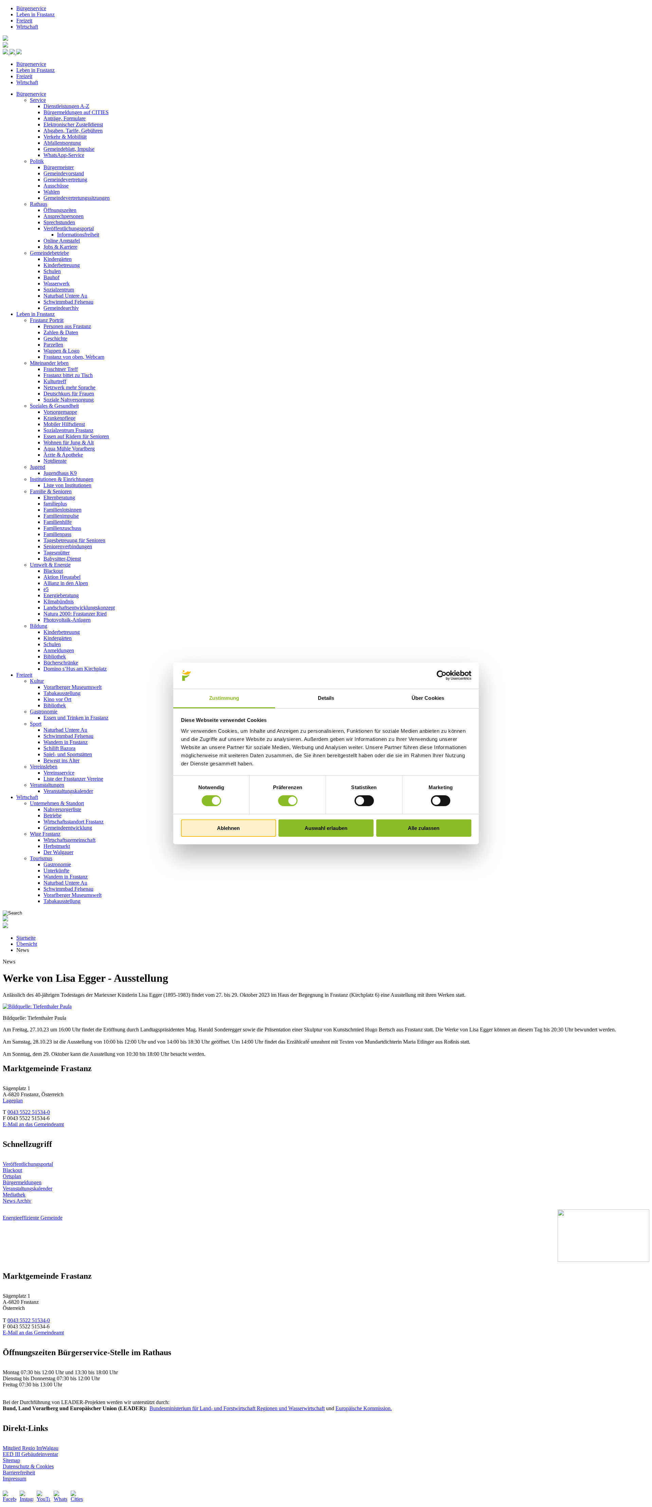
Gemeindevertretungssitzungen (76, 198)
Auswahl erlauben (326, 828)
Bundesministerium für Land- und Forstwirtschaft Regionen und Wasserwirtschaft (237, 1408)
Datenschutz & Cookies (28, 1466)
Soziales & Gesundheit (54, 406)
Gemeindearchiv (61, 308)
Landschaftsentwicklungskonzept (79, 607)
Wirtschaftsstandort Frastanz (73, 822)
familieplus (55, 504)
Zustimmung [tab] (224, 698)
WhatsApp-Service (63, 155)
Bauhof (51, 277)
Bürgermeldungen (22, 1182)
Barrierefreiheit (19, 1472)
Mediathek (14, 1195)
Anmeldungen (58, 650)
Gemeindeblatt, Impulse (68, 149)
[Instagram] (26, 1497)
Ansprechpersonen (63, 216)
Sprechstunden (59, 222)
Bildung (38, 626)
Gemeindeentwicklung (67, 828)
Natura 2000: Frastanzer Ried (75, 614)
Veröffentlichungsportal (68, 228)
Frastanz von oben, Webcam (73, 357)
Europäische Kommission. (364, 1408)
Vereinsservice (58, 773)
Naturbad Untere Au (65, 296)
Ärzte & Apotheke (63, 455)
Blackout (53, 571)
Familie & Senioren (51, 491)
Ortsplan (12, 1176)
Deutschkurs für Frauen (68, 393)
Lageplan (13, 1100)
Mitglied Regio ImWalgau (30, 1448)
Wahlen (51, 192)
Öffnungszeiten (59, 210)
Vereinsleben (43, 766)
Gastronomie (43, 711)
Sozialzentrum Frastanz (68, 430)
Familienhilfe (57, 522)
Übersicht (26, 944)
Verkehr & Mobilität (65, 137)
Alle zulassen (423, 828)
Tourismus (41, 858)
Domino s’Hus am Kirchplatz (75, 669)
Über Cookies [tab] (428, 698)
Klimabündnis (58, 601)
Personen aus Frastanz (67, 326)
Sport (35, 724)
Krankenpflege (59, 418)
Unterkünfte (56, 870)
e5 (46, 589)
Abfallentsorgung (62, 143)
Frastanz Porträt (47, 320)
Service (38, 100)
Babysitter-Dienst (62, 559)
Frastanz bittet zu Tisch (68, 375)
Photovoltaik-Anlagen (67, 620)
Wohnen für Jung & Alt (68, 442)
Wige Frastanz (45, 834)
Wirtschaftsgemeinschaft (69, 840)
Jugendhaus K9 (60, 473)
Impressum (14, 1479)
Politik (37, 161)
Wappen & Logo (61, 351)
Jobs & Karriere (60, 247)
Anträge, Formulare (64, 118)
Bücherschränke (60, 663)
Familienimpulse (61, 516)
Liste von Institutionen (67, 485)
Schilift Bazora (59, 748)
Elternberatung (59, 497)
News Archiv (17, 1201)
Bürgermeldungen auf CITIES (76, 112)
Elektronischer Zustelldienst (73, 124)
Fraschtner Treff (60, 369)
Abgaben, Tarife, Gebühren (73, 131)
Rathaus (38, 204)
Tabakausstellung (61, 693)
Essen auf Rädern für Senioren (76, 436)
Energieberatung (61, 595)
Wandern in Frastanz (65, 742)
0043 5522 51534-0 (28, 1112)
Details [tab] (326, 698)
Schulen (52, 271)
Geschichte (55, 338)
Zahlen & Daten (60, 332)
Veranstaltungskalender (68, 791)
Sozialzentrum (58, 289)
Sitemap (11, 1460)
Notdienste (55, 461)
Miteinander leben (49, 363)
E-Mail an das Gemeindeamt (33, 1124)
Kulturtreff (54, 381)
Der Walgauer (58, 852)
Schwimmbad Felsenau (68, 302)
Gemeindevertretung (65, 179)
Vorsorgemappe (60, 412)
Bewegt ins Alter (61, 760)
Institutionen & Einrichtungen (61, 479)
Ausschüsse (56, 186)
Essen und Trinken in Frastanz (75, 718)
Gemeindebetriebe (49, 253)
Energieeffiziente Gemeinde (32, 1218)
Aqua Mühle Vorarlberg (69, 448)
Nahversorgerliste (62, 809)
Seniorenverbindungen (67, 546)
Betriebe (52, 815)
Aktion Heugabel (61, 577)
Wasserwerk (56, 283)
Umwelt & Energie (50, 565)
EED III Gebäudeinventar (30, 1454)
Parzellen (53, 345)
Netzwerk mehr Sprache (69, 387)
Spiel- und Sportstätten (67, 754)
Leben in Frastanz (35, 14)
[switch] (287, 800)
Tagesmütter (56, 552)
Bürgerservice (31, 8)
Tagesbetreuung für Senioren (74, 540)
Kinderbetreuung (61, 265)
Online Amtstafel (61, 241)
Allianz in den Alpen (65, 583)
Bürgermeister (58, 167)
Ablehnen (228, 828)
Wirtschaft (27, 27)
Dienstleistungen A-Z (66, 106)
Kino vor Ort (57, 699)
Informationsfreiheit (78, 234)
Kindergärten (57, 259)
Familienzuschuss (62, 528)
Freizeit (24, 20)
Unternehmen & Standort (57, 803)
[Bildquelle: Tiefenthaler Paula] (37, 1006)
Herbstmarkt (56, 846)
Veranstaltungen (47, 785)
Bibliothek (54, 656)
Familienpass (57, 534)
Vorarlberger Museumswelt (72, 687)
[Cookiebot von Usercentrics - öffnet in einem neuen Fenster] (441, 675)
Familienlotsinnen (62, 510)
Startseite (26, 938)
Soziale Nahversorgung (68, 400)
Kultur (37, 681)
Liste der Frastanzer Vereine (73, 779)
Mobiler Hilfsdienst (64, 424)
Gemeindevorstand (63, 173)
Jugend (37, 467)
